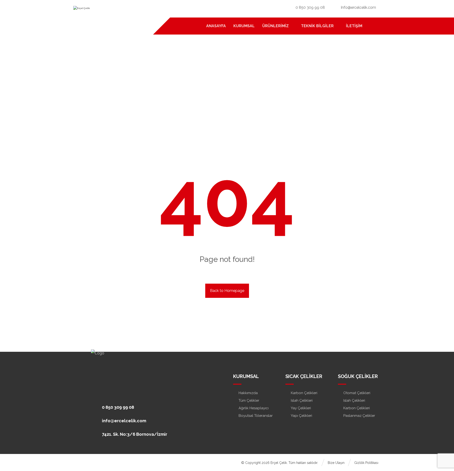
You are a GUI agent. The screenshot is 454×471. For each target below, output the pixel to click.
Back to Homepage (227, 290)
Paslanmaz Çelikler (359, 416)
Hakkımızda (248, 393)
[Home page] (219, 94)
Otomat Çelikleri (356, 393)
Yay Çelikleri (301, 408)
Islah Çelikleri (302, 400)
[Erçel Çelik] (105, 12)
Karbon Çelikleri (304, 393)
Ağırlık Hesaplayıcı (254, 408)
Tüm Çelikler (249, 400)
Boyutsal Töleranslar (256, 416)
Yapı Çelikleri (301, 416)
